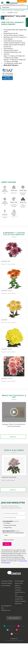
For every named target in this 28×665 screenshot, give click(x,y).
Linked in (11, 629)
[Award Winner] (14, 148)
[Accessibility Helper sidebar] (2, 17)
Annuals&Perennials (10, 626)
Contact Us (14, 638)
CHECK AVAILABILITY (14, 618)
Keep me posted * (9, 540)
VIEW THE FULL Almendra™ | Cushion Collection (12, 23)
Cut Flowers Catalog (6, 581)
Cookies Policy (19, 599)
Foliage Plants (8, 527)
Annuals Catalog (5, 585)
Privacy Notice (6, 562)
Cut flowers (22, 626)
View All (13, 437)
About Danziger (19, 581)
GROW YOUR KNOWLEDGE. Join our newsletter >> (14, 4)
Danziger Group (5, 610)
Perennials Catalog (6, 583)
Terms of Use (23, 561)
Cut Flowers (9, 10)
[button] (2, 3)
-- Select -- (6, 535)
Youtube (20, 629)
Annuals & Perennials (10, 525)
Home (3, 10)
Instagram (15, 633)
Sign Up (7, 544)
